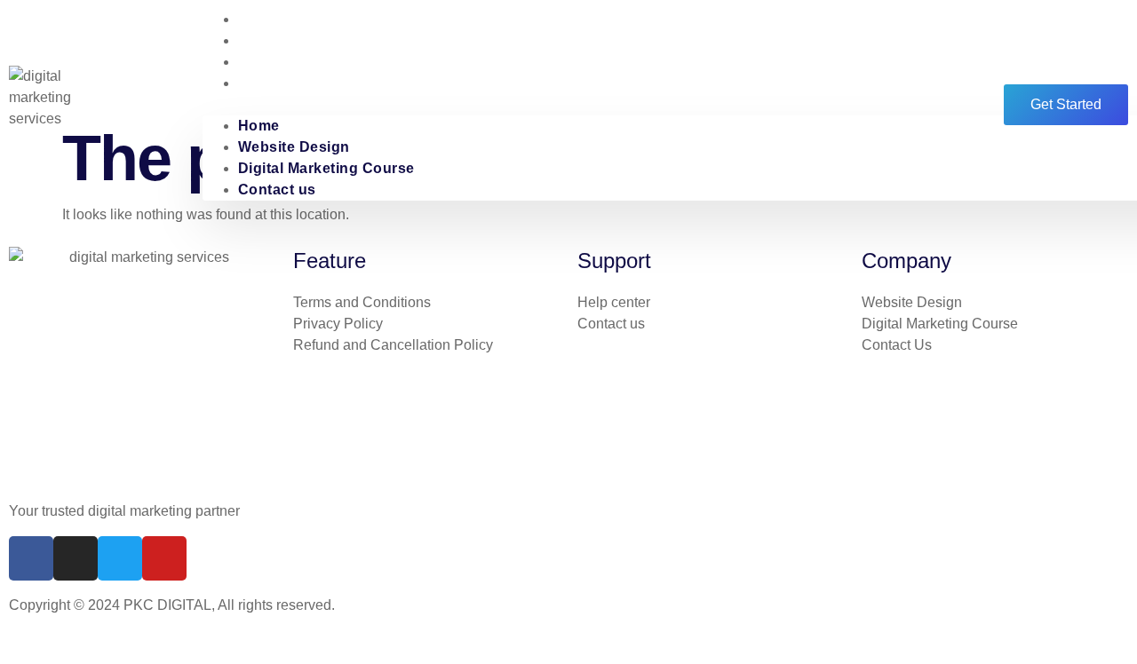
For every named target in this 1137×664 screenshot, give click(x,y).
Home (259, 125)
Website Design (294, 146)
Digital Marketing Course (326, 61)
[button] (580, 104)
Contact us (277, 83)
